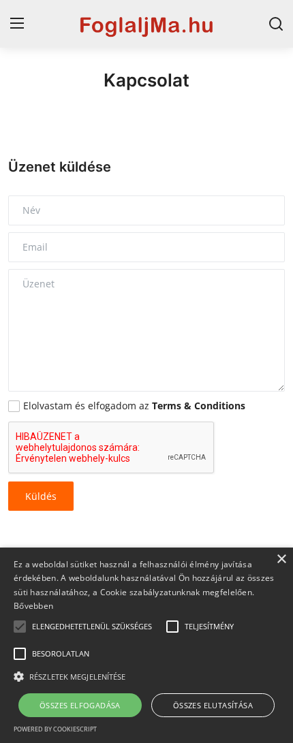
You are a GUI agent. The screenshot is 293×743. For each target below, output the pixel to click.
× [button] (281, 559)
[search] (276, 24)
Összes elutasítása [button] (213, 705)
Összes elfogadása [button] (80, 705)
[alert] (146, 645)
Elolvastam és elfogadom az (134, 405)
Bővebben (33, 606)
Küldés (41, 496)
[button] (19, 626)
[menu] (17, 24)
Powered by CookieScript (55, 729)
